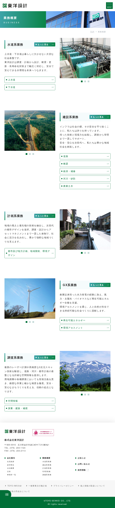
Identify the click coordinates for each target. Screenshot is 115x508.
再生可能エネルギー (74, 320)
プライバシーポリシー (63, 486)
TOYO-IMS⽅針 (14, 486)
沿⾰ (9, 471)
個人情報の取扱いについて (92, 486)
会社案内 (11, 458)
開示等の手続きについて (18, 491)
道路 (65, 156)
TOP (92, 31)
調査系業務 (46, 475)
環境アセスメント (73, 327)
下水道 (11, 87)
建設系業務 (46, 465)
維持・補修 (69, 171)
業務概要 (46, 458)
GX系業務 (46, 471)
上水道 (11, 79)
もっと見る (43, 44)
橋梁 (65, 163)
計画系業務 (46, 468)
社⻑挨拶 (10, 461)
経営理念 (10, 465)
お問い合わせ (84, 464)
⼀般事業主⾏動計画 (37, 486)
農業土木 (68, 186)
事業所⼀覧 (11, 475)
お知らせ (82, 458)
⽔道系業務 (46, 461)
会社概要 (10, 468)
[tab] (82, 81)
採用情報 (82, 470)
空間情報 (13, 400)
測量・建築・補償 (18, 408)
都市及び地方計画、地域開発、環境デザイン (29, 253)
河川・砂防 (69, 178)
